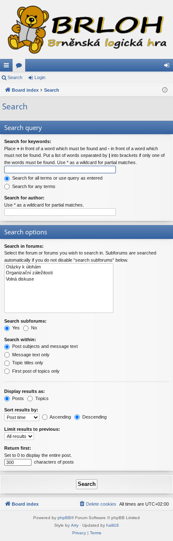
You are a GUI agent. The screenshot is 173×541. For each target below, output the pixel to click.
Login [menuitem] (168, 67)
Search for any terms (33, 186)
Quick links (8, 67)
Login (39, 77)
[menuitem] (97, 504)
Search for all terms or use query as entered (56, 177)
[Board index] (86, 29)
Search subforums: (25, 321)
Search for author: (24, 197)
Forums (20, 67)
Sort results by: (21, 409)
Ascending (60, 416)
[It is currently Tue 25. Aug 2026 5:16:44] (165, 90)
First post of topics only (35, 371)
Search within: (20, 339)
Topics (41, 398)
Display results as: (24, 391)
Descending (94, 416)
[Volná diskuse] (59, 279)
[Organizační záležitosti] (59, 273)
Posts (17, 398)
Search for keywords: (27, 141)
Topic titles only (27, 362)
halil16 (112, 525)
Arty (75, 525)
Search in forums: (24, 246)
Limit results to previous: (32, 429)
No (33, 327)
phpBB (64, 517)
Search (15, 77)
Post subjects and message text (44, 346)
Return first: (17, 448)
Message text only (30, 354)
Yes (15, 327)
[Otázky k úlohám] (59, 267)
